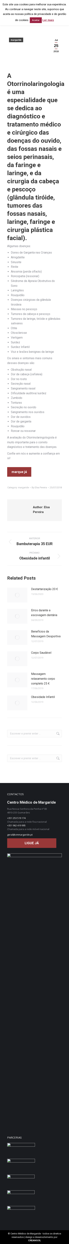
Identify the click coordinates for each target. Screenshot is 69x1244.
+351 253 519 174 (16, 818)
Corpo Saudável (41, 652)
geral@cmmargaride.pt (20, 834)
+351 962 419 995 (16, 825)
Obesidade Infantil (43, 697)
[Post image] (17, 595)
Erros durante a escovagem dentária (44, 613)
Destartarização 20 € (44, 589)
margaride (16, 40)
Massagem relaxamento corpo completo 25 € (43, 678)
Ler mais (48, 20)
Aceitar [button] (36, 20)
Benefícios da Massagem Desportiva (46, 634)
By (39, 487)
